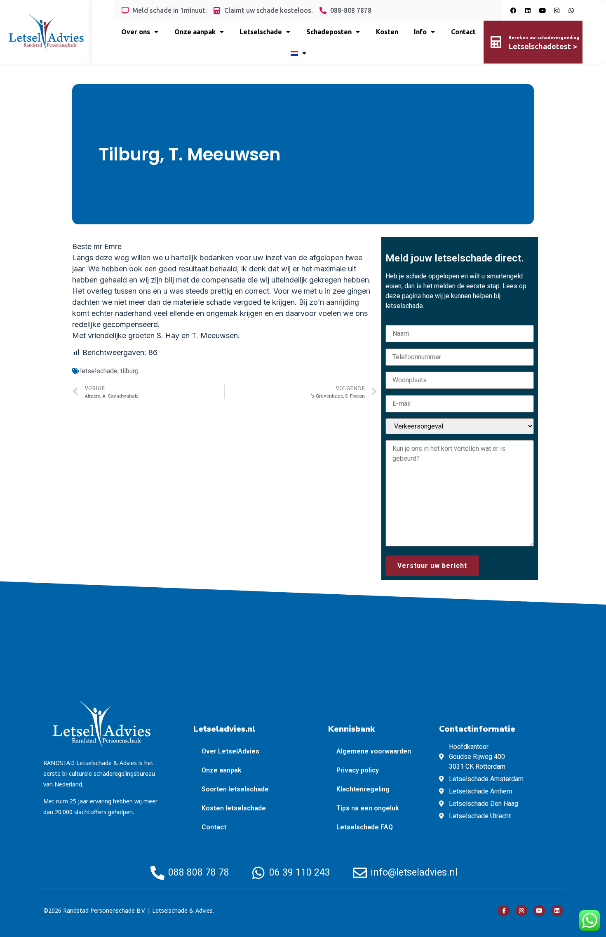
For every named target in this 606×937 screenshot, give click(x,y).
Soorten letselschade (235, 789)
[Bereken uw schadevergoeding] (496, 42)
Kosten (387, 31)
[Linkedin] (527, 10)
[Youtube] (542, 10)
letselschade (98, 371)
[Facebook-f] (504, 910)
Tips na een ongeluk (367, 808)
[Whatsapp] (571, 10)
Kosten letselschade (234, 808)
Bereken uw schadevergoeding (543, 37)
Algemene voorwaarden (373, 751)
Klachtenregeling (363, 789)
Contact (463, 31)
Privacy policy (357, 770)
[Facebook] (513, 10)
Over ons (135, 31)
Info (420, 31)
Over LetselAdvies (230, 751)
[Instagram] (556, 10)
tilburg (129, 371)
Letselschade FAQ (364, 827)
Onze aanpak (195, 31)
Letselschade (261, 31)
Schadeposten (329, 31)
